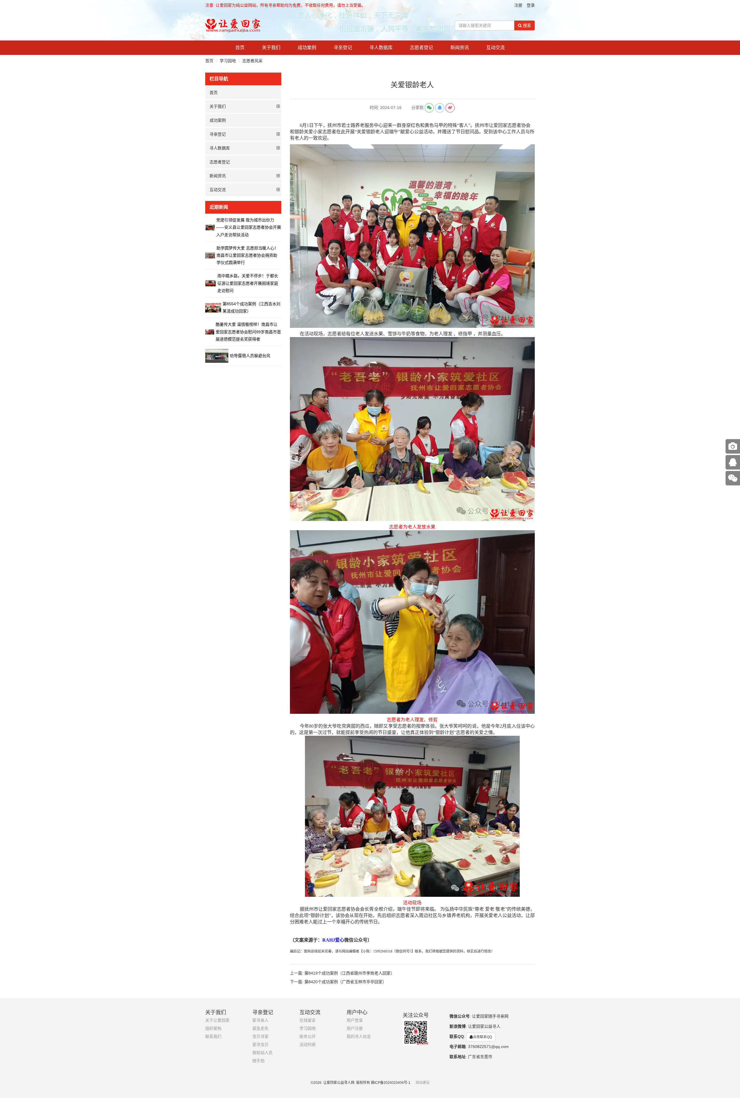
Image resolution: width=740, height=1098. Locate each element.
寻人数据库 (381, 47)
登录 (531, 5)
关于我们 (271, 47)
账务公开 (307, 1036)
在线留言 (307, 1020)
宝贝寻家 (260, 1036)
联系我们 (213, 1036)
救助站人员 (262, 1053)
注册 (518, 5)
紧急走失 (260, 1028)
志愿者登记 (421, 47)
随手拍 (258, 1061)
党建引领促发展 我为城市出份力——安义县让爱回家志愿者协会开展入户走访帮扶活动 (248, 227)
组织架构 (213, 1028)
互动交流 (495, 47)
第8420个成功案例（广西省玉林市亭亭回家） (345, 981)
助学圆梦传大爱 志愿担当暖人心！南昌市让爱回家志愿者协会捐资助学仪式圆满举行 (247, 255)
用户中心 (357, 1012)
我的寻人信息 (359, 1036)
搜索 (526, 25)
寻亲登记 (343, 47)
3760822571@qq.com (488, 1046)
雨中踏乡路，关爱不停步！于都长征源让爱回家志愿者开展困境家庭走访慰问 (247, 283)
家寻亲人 (260, 1020)
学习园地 (228, 60)
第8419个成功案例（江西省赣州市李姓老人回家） (349, 973)
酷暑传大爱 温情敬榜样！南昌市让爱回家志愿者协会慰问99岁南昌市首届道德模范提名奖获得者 (248, 331)
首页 (240, 47)
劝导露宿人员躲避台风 (250, 355)
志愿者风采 (252, 60)
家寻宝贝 (260, 1044)
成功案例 (307, 47)
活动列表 (307, 1044)
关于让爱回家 (217, 1020)
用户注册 (355, 1028)
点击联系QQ (482, 1037)
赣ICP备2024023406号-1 (390, 1083)
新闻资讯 (459, 47)
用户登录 (355, 1020)
